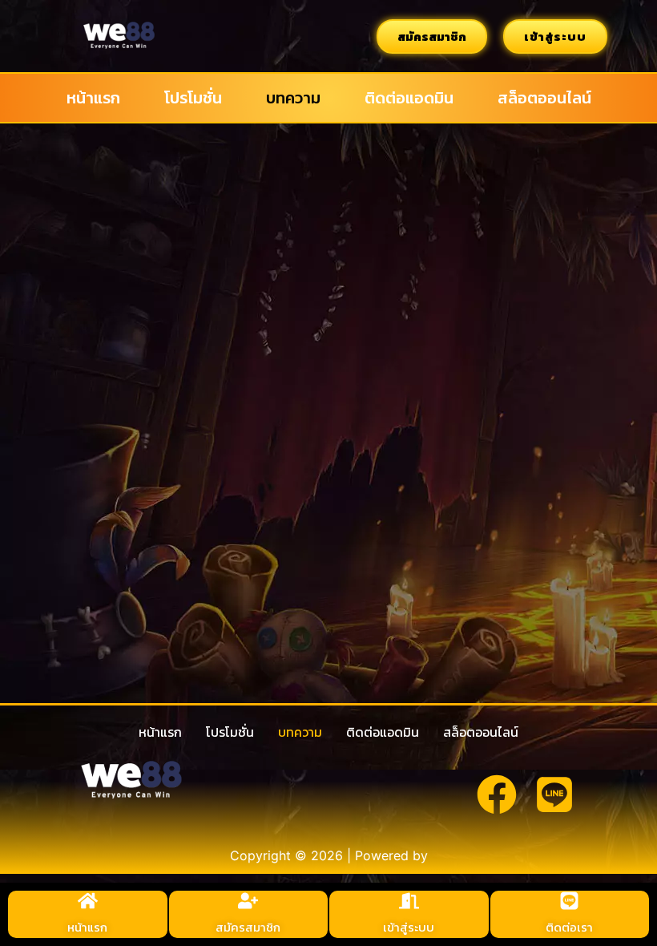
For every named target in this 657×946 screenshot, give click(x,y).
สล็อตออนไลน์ (544, 98)
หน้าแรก (93, 98)
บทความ (293, 98)
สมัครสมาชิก (248, 927)
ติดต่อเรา (569, 927)
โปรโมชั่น (193, 98)
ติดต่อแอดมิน (409, 98)
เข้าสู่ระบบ (408, 927)
